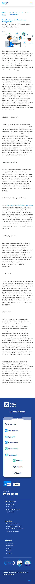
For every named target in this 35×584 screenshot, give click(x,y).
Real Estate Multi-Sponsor (13, 509)
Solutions (8, 521)
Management (9, 545)
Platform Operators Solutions (13, 526)
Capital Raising (6, 27)
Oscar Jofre (6, 24)
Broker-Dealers (10, 504)
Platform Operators (11, 507)
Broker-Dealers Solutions (12, 523)
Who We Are (9, 543)
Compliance (14, 27)
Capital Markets (25, 24)
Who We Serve (10, 502)
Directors (8, 551)
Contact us (9, 553)
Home (3, 12)
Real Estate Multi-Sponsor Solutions (15, 529)
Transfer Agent (10, 512)
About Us (8, 540)
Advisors (8, 548)
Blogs (3, 15)
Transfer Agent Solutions (12, 531)
